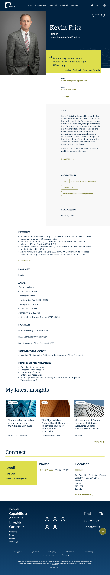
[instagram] (55, 519)
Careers (74, 5)
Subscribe (91, 520)
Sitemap (64, 555)
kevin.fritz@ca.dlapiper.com (74, 80)
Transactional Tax (69, 187)
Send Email (10, 473)
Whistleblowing (88, 552)
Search (97, 5)
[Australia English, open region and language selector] (104, 5)
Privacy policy (18, 552)
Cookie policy (52, 552)
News (11, 535)
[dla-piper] (10, 5)
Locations (13, 532)
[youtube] (55, 527)
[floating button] (102, 531)
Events (12, 538)
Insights (64, 5)
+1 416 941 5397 (68, 89)
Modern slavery (69, 552)
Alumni (12, 542)
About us (53, 5)
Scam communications (48, 555)
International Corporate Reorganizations (78, 193)
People (29, 5)
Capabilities (40, 5)
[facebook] (47, 519)
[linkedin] (47, 527)
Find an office (94, 513)
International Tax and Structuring (83, 181)
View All (98, 441)
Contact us (92, 527)
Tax (64, 181)
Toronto (65, 96)
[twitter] (63, 519)
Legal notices (35, 552)
